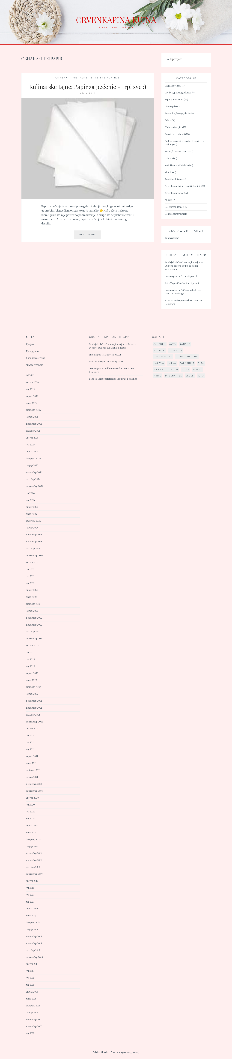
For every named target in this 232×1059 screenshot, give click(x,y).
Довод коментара (35, 358)
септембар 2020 (34, 791)
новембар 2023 (34, 541)
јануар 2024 (32, 527)
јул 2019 (30, 888)
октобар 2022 (33, 631)
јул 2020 (30, 804)
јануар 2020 (32, 846)
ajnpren (160, 344)
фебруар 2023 (33, 604)
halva (172, 363)
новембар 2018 (34, 943)
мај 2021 (30, 749)
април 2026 (32, 396)
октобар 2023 (33, 548)
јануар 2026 (32, 417)
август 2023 (32, 562)
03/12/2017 (87, 92)
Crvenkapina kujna (116, 19)
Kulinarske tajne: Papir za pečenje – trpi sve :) (87, 86)
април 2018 (32, 991)
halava (159, 363)
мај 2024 (30, 500)
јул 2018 (30, 971)
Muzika (168, 200)
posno (198, 369)
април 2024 (32, 507)
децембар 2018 (34, 936)
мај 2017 (30, 1033)
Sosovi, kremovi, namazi (177, 151)
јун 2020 (30, 811)
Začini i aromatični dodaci (177, 165)
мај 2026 (30, 389)
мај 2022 (30, 666)
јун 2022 (30, 659)
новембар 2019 (34, 860)
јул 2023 (30, 569)
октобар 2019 (33, 867)
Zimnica (169, 172)
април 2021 (32, 756)
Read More (90, 236)
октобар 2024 (33, 479)
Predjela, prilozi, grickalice (178, 92)
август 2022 (32, 645)
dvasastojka (163, 356)
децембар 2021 (34, 701)
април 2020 (32, 825)
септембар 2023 (34, 555)
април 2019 (32, 908)
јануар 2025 (32, 465)
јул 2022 (30, 652)
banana (185, 344)
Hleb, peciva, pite (173, 127)
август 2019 (32, 881)
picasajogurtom (166, 369)
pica (201, 363)
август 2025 (32, 437)
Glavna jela (170, 106)
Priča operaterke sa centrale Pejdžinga (117, 379)
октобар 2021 (33, 714)
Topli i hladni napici (174, 179)
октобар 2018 (33, 950)
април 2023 (32, 590)
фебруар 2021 (33, 770)
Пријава (30, 344)
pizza (186, 369)
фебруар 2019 (33, 922)
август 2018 (32, 964)
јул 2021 (30, 735)
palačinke (187, 363)
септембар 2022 (34, 638)
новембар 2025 (34, 424)
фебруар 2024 (33, 520)
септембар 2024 (34, 486)
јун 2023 (30, 576)
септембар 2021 (34, 721)
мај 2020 (30, 818)
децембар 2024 (34, 472)
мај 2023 (30, 583)
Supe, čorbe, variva (174, 99)
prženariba (173, 376)
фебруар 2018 (33, 1005)
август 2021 (32, 728)
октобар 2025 (33, 431)
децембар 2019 (34, 853)
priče (158, 376)
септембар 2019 (34, 874)
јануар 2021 (32, 777)
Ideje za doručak (173, 85)
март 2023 (31, 597)
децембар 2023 (34, 534)
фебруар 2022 (33, 687)
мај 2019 (30, 902)
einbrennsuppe (187, 356)
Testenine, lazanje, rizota (177, 113)
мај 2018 (30, 985)
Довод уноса (32, 351)
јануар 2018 (32, 1012)
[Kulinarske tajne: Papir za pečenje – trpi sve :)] (87, 198)
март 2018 (31, 998)
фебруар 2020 (33, 839)
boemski (159, 350)
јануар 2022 (32, 694)
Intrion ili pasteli (189, 276)
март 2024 (31, 514)
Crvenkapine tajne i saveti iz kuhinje (87, 77)
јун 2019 (30, 895)
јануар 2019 (32, 929)
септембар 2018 (34, 957)
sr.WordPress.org (34, 365)
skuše (190, 376)
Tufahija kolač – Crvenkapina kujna (182, 262)
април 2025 (32, 451)
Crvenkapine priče (174, 193)
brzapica (175, 350)
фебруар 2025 (33, 458)
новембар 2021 (34, 708)
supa (200, 376)
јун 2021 (30, 742)
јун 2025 (30, 444)
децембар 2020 (34, 784)
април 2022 (32, 673)
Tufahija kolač (172, 238)
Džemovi (169, 158)
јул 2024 (30, 493)
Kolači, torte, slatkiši (175, 134)
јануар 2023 (32, 611)
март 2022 (31, 680)
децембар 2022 (34, 618)
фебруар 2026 (33, 410)
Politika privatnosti (174, 214)
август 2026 (32, 382)
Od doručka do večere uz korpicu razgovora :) (116, 1052)
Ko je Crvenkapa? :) (174, 207)
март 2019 (31, 915)
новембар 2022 (34, 624)
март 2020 (31, 832)
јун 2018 (30, 978)
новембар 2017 (34, 1026)
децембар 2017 (34, 1019)
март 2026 (31, 403)
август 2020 (32, 797)
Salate (168, 120)
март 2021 (31, 763)
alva (172, 344)
